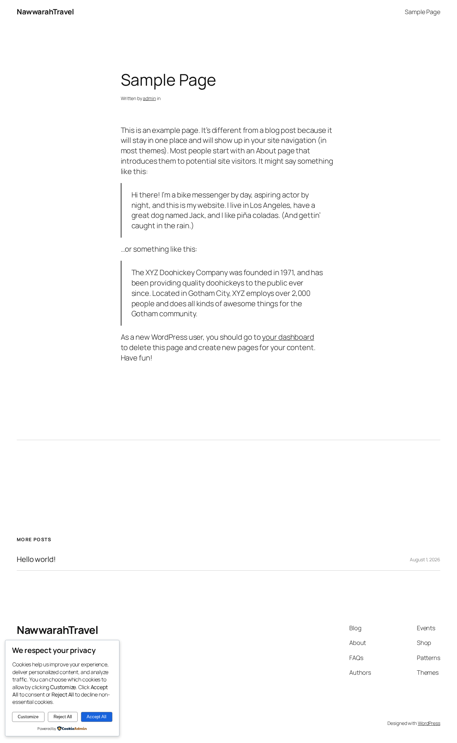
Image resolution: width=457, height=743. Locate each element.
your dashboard (288, 337)
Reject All (63, 716)
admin (149, 98)
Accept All (96, 716)
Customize (28, 716)
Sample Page (422, 12)
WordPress (429, 723)
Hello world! (36, 559)
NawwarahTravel (45, 12)
